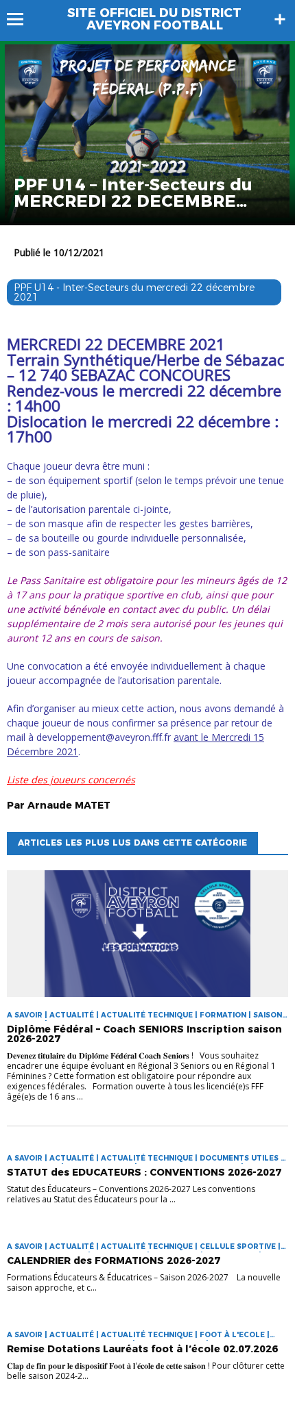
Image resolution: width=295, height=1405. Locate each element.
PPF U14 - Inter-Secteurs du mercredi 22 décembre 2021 (134, 292)
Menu (21, 19)
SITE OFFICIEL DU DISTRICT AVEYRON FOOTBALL (154, 19)
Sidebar (280, 19)
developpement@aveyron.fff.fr (103, 737)
